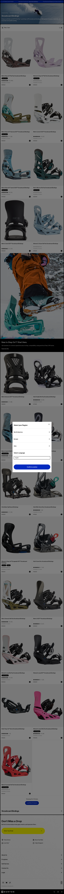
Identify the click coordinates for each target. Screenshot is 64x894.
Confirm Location (32, 467)
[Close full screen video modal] (49, 424)
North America (18, 432)
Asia (15, 446)
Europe (16, 439)
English (17, 457)
